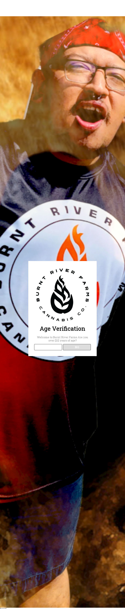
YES (48, 347)
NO (77, 347)
